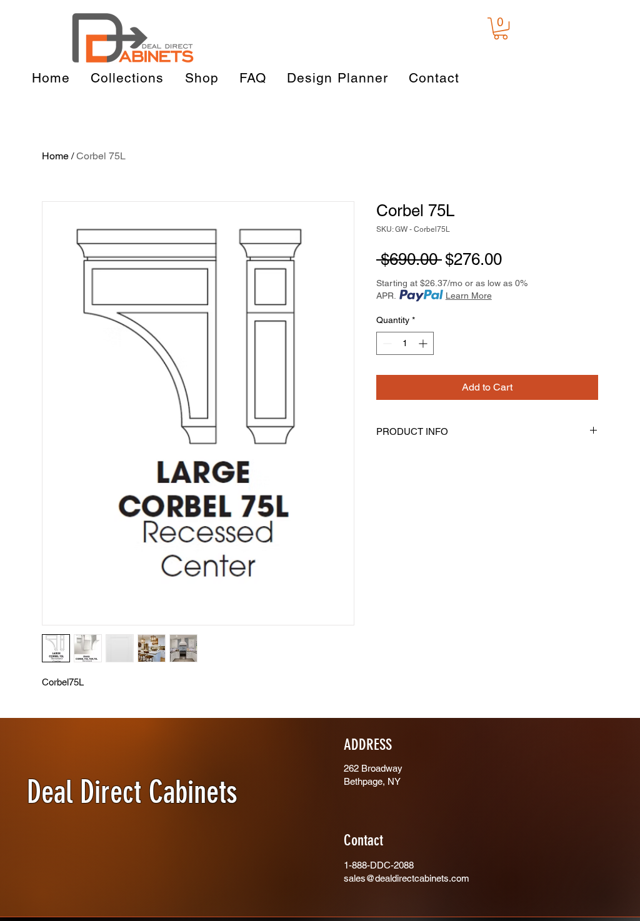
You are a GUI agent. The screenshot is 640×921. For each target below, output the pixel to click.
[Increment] (424, 343)
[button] (501, 28)
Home (55, 156)
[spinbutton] (405, 343)
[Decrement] (386, 343)
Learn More (469, 296)
